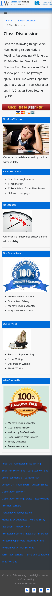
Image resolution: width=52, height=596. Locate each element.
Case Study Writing (38, 470)
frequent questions (26, 20)
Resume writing (35, 540)
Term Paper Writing (12, 554)
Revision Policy (10, 547)
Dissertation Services (13, 491)
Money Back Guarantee (14, 519)
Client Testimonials (12, 477)
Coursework (22, 484)
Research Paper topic (13, 540)
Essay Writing (42, 498)
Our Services (27, 547)
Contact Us (8, 484)
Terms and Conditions (37, 554)
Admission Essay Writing (27, 463)
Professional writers (13, 533)
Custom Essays (40, 484)
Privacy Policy (23, 526)
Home (9, 20)
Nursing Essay (37, 519)
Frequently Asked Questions (17, 512)
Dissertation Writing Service (17, 498)
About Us (7, 463)
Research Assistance (37, 533)
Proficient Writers (11, 505)
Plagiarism (7, 526)
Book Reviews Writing (13, 470)
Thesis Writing (9, 561)
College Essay (32, 477)
